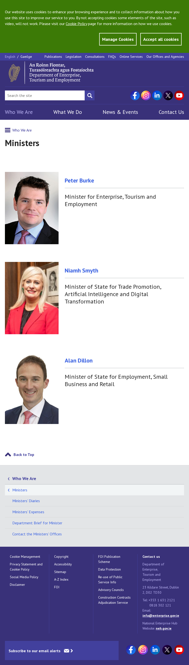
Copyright (61, 556)
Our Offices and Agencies (165, 56)
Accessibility (63, 564)
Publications (53, 56)
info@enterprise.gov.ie (160, 615)
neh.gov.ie (164, 628)
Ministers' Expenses (28, 511)
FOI (56, 587)
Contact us (151, 556)
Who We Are (19, 111)
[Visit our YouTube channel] (179, 95)
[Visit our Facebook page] (135, 95)
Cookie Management (25, 556)
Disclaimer (17, 584)
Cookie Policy (76, 23)
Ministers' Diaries (26, 500)
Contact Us (171, 111)
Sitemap (60, 572)
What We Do (67, 111)
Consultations (95, 56)
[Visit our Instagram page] (146, 95)
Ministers (19, 489)
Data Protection (109, 569)
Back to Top (24, 454)
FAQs (112, 56)
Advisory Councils (111, 590)
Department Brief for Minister (37, 522)
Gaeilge (26, 56)
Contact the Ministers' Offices (37, 533)
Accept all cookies (161, 39)
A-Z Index (61, 579)
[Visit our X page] (168, 95)
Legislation (73, 56)
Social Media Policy (24, 577)
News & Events (120, 111)
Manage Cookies (118, 39)
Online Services (131, 56)
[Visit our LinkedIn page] (157, 95)
